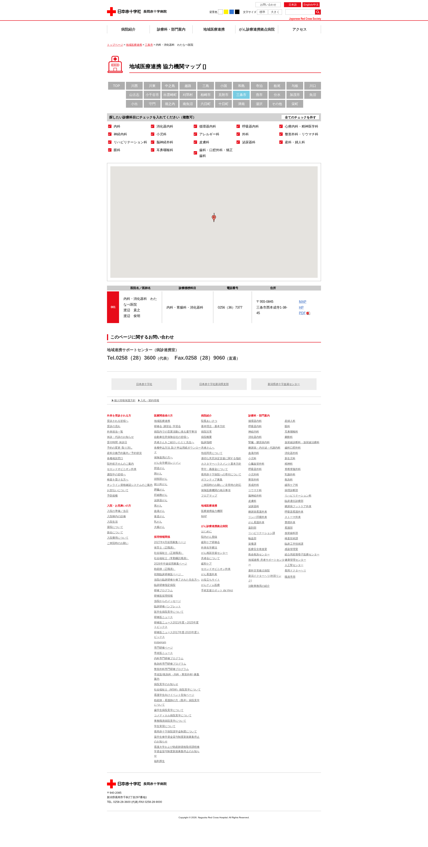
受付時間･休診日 (117, 442)
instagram (160, 642)
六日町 (206, 104)
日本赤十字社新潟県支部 (214, 384)
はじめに (206, 531)
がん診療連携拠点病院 (257, 29)
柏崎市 (206, 95)
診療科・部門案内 (171, 29)
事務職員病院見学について (170, 720)
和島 (241, 86)
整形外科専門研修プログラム (171, 669)
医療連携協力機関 (211, 511)
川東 (152, 86)
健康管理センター (295, 559)
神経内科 (120, 134)
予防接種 (112, 495)
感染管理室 (291, 549)
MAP (302, 301)
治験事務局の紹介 (259, 585)
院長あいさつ (209, 420)
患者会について (210, 558)
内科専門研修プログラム (168, 658)
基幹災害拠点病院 (259, 570)
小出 (134, 104)
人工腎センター (294, 565)
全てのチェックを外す (300, 117)
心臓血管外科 (256, 463)
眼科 (117, 150)
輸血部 (252, 538)
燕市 (259, 95)
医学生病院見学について (168, 611)
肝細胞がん (160, 495)
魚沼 (312, 95)
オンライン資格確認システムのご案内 (129, 484)
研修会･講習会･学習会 (167, 426)
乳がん (158, 521)
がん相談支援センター (214, 552)
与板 (295, 86)
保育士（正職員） (164, 547)
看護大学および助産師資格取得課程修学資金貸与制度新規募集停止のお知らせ (177, 751)
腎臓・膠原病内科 (259, 442)
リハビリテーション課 (261, 533)
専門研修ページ (163, 647)
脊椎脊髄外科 (293, 469)
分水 (277, 95)
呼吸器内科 (250, 126)
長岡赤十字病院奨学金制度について (175, 731)
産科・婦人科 (295, 142)
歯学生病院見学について (168, 710)
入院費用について (117, 537)
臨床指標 (206, 442)
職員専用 (290, 576)
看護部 (289, 527)
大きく (275, 12)
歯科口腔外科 (293, 447)
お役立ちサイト (210, 579)
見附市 (223, 95)
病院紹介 (128, 29)
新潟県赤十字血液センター (284, 384)
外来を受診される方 (119, 415)
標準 (262, 12)
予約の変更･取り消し (119, 447)
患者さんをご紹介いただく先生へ (174, 442)
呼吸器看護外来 (294, 511)
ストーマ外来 (293, 517)
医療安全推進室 (257, 549)
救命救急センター (259, 554)
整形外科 (253, 479)
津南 (241, 104)
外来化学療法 (209, 547)
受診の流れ (113, 426)
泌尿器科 (248, 142)
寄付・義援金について (214, 469)
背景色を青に (231, 11)
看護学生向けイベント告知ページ (174, 695)
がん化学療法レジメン (167, 462)
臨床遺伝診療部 (294, 501)
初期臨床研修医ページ (168, 574)
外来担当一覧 (115, 431)
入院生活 (112, 521)
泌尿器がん (160, 500)
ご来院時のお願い (117, 543)
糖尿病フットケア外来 (298, 506)
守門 (152, 104)
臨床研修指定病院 (164, 585)
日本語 (293, 4)
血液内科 (253, 453)
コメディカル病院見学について (172, 715)
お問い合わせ (268, 4)
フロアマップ (209, 495)
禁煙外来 (290, 522)
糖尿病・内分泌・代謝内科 (264, 447)
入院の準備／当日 (117, 511)
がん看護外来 (209, 574)
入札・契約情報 (149, 400)
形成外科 (253, 484)
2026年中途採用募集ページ (170, 563)
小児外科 (253, 474)
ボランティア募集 (211, 479)
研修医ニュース (163, 617)
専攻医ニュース (163, 653)
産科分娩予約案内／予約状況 (124, 453)
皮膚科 (204, 142)
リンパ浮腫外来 (257, 517)
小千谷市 (152, 95)
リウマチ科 (255, 490)
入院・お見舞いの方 (119, 505)
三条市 (149, 44)
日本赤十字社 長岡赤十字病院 (137, 11)
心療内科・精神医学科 (301, 126)
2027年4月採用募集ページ (170, 542)
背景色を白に (220, 11)
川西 (134, 86)
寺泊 (259, 86)
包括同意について (211, 453)
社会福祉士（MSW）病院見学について (177, 689)
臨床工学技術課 (294, 543)
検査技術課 (291, 538)
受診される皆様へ (117, 420)
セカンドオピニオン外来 (121, 469)
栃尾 (277, 86)
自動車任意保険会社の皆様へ (171, 437)
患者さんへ (207, 447)
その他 (277, 104)
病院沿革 (206, 431)
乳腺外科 (290, 474)
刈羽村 (188, 95)
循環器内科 (207, 126)
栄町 (295, 104)
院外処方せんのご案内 (120, 463)
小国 (223, 86)
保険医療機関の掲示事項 (215, 490)
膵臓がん (159, 489)
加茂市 (295, 95)
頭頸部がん (160, 478)
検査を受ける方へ (117, 479)
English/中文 (311, 4)
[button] (214, 218)
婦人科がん (160, 484)
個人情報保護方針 (125, 400)
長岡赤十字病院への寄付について (221, 474)
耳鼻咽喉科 (164, 150)
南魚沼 (188, 104)
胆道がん (159, 468)
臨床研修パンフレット (167, 606)
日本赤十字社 (144, 384)
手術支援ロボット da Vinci (217, 590)
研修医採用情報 (163, 595)
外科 (245, 134)
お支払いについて (117, 490)
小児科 (161, 134)
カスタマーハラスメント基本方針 (221, 463)
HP (301, 307)
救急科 (289, 479)
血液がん (159, 511)
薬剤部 (252, 527)
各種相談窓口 (115, 458)
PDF (302, 313)
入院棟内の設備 (116, 516)
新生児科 (290, 458)
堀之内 (170, 104)
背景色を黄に (226, 11)
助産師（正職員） (164, 569)
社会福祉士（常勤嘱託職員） (171, 558)
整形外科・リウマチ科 (301, 134)
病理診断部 (291, 490)
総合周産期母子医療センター (302, 554)
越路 (188, 86)
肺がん (158, 473)
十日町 (223, 104)
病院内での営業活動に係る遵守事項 (175, 431)
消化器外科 (291, 453)
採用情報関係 (163, 536)
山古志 (134, 95)
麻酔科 (289, 437)
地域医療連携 (214, 29)
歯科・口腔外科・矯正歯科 (216, 153)
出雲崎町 (170, 95)
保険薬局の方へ (163, 457)
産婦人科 (290, 420)
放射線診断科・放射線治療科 (302, 442)
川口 (312, 86)
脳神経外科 (164, 142)
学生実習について (164, 726)
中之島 (170, 86)
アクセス (299, 29)
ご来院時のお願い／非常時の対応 (221, 484)
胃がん (158, 505)
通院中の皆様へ (116, 474)
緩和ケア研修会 (210, 542)
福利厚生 (159, 761)
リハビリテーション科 (130, 142)
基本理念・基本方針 (213, 426)
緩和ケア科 (291, 484)
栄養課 (252, 543)
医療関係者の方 (163, 415)
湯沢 (259, 104)
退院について (115, 527)
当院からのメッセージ (167, 601)
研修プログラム (163, 590)
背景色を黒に (237, 11)
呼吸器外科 (255, 469)
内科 (117, 126)
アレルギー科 (209, 134)
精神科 (289, 463)
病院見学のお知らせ (166, 684)
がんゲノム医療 (210, 585)
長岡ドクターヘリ (295, 570)
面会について (115, 532)
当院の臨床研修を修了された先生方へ (177, 579)
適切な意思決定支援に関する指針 (221, 458)
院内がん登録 (209, 536)
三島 (205, 86)
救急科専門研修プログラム (170, 663)
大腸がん (159, 527)
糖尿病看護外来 (257, 511)
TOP (116, 86)
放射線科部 (291, 533)
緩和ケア (206, 563)
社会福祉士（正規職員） (168, 552)
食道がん (159, 516)
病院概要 (206, 437)
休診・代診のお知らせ (120, 437)
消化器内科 (164, 126)
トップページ (115, 44)
